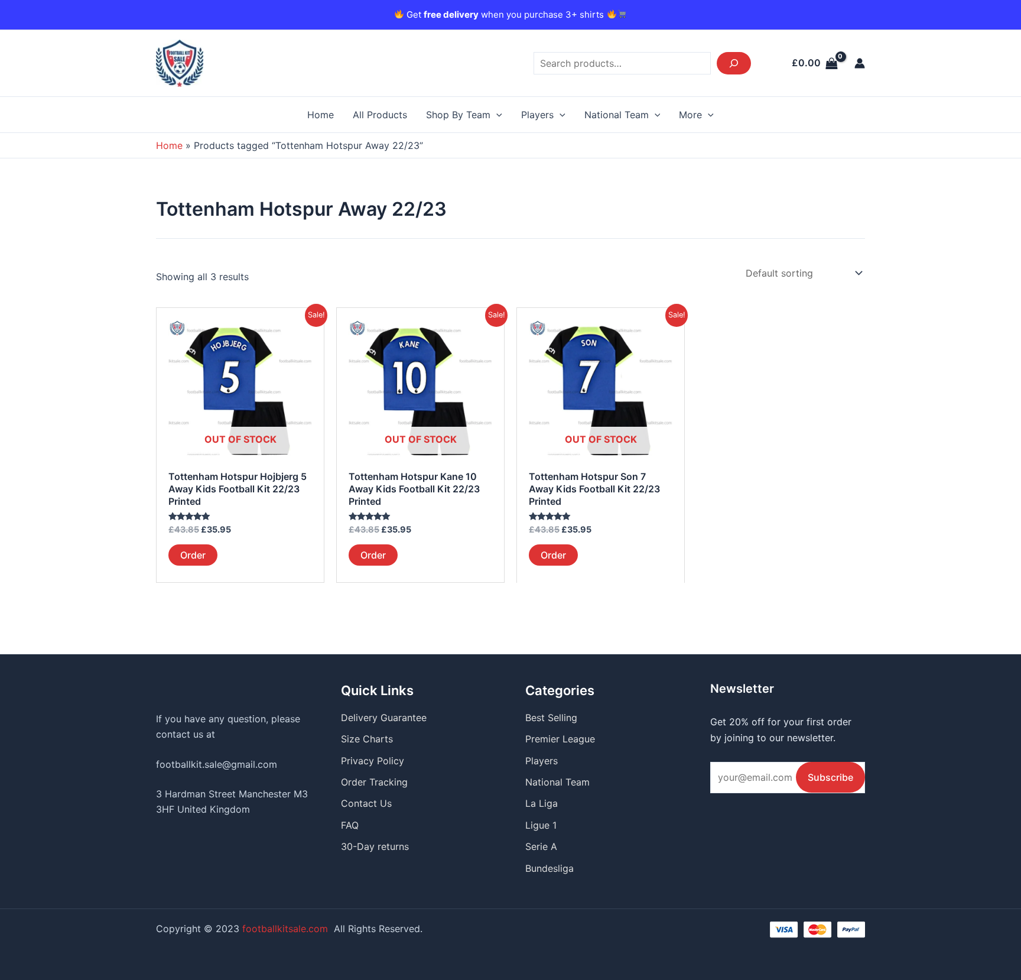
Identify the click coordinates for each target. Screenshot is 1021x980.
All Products (380, 115)
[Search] (734, 63)
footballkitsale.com (285, 928)
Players (537, 115)
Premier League (560, 739)
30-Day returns (375, 846)
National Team (616, 115)
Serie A (541, 846)
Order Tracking (374, 782)
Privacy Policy (372, 761)
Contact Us (366, 803)
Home (320, 115)
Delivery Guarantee (384, 717)
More (690, 115)
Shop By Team (458, 115)
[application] (496, 114)
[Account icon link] (859, 63)
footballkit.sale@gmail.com (216, 764)
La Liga (541, 803)
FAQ (350, 825)
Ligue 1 (541, 825)
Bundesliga (549, 868)
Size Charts (367, 739)
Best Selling (551, 717)
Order (193, 555)
